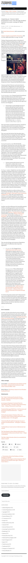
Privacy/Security (6, 535)
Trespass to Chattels (7, 548)
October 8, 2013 (4, 26)
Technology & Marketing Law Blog (15, 556)
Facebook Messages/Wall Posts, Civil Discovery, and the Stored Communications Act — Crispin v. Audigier (13, 410)
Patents (4, 533)
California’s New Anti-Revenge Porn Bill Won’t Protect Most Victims (14, 287)
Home (7, 11)
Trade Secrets (5, 544)
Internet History (6, 527)
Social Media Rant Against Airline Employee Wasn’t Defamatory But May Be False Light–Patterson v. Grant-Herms (13, 460)
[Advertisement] (11, 472)
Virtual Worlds (5, 550)
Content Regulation (7, 509)
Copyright (4, 512)
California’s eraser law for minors (14, 250)
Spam (3, 542)
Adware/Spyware (6, 507)
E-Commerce (5, 518)
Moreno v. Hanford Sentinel (15, 212)
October (14, 11)
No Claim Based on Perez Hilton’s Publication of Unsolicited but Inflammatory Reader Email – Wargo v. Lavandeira (14, 433)
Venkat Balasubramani (15, 26)
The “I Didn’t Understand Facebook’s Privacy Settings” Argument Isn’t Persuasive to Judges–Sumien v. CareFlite (12, 399)
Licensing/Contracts (7, 529)
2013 (10, 11)
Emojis (3, 520)
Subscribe (5, 495)
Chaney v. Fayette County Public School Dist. (11, 35)
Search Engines (6, 540)
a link (21, 44)
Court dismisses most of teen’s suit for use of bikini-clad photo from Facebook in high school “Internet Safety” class (13, 385)
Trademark (5, 546)
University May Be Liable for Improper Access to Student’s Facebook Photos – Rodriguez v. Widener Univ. (13, 422)
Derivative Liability (6, 514)
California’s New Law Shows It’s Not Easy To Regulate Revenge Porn (15, 290)
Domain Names (6, 516)
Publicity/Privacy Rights (6, 28)
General (4, 524)
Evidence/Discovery (7, 522)
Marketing (4, 531)
